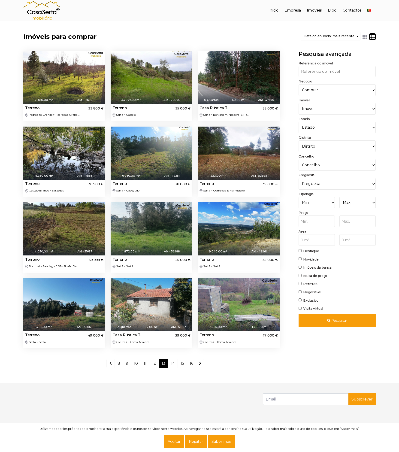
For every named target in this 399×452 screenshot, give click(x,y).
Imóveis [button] (314, 10)
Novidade (310, 259)
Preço (303, 213)
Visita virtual (313, 308)
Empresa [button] (292, 10)
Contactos (352, 10)
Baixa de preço (315, 276)
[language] (371, 10)
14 (173, 363)
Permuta (310, 284)
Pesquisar (338, 321)
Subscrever (362, 399)
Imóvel (304, 100)
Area (302, 231)
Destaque (311, 251)
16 (191, 363)
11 (145, 363)
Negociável (312, 292)
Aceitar (174, 441)
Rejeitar (196, 441)
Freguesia (306, 175)
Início (273, 10)
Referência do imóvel (316, 63)
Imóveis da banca (317, 267)
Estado (304, 119)
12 (154, 363)
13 (163, 363)
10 (136, 363)
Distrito (305, 138)
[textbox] (317, 221)
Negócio (305, 81)
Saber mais (221, 441)
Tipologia (306, 194)
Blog (332, 10)
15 (182, 363)
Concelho (306, 156)
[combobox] (317, 221)
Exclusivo (310, 300)
